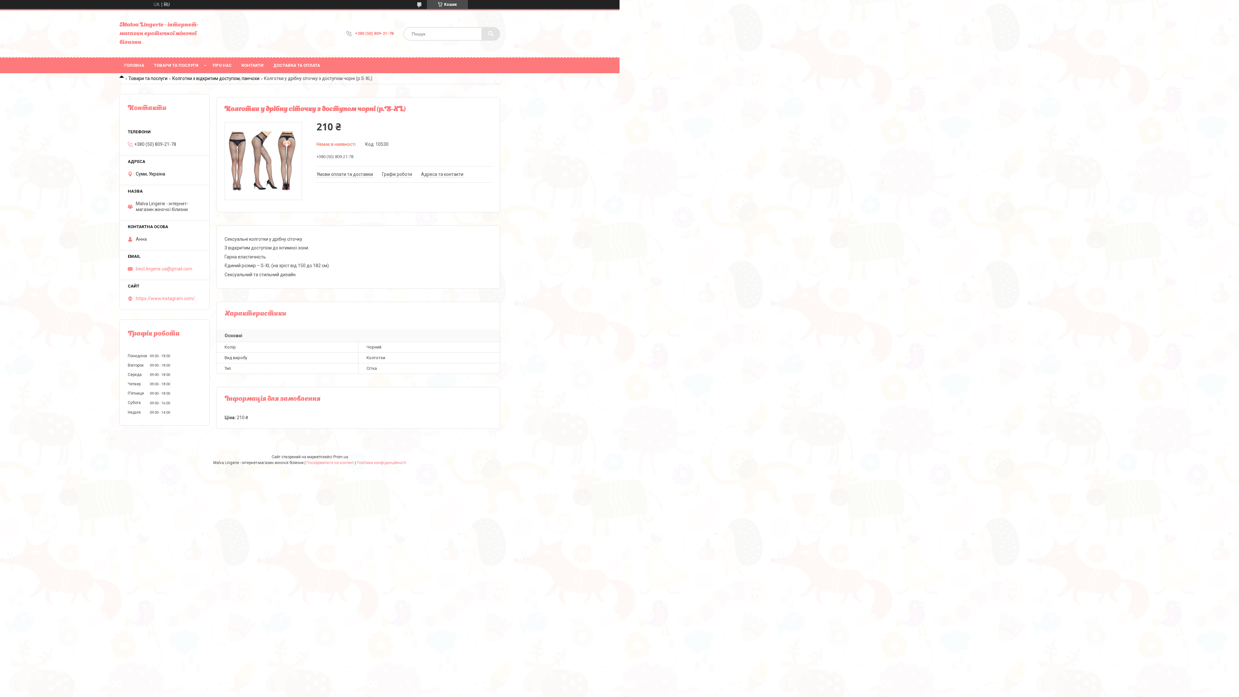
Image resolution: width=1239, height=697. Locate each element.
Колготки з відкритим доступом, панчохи (215, 78)
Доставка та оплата (296, 65)
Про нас (222, 65)
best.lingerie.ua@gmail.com (164, 268)
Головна (134, 65)
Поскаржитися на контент (330, 462)
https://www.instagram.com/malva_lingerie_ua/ (168, 298)
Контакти (252, 65)
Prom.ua (340, 457)
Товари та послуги (176, 65)
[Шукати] (490, 34)
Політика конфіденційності (381, 462)
